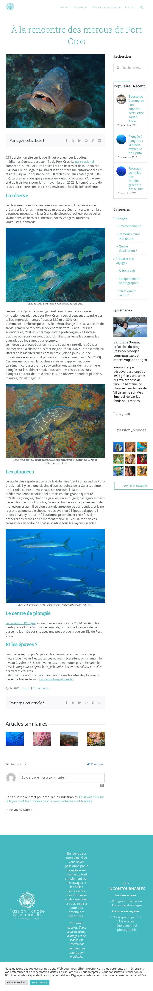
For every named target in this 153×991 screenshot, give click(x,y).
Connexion (97, 764)
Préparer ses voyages (125, 261)
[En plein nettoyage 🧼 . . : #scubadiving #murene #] (130, 459)
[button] (141, 7)
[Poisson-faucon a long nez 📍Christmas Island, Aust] (130, 447)
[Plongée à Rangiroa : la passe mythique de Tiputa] (121, 137)
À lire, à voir (127, 271)
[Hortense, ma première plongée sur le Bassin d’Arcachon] (42, 734)
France (26, 688)
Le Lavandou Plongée (20, 623)
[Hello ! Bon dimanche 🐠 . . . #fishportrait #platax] (118, 447)
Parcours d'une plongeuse (129, 236)
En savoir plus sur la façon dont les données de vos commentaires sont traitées (55, 799)
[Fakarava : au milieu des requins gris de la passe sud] (121, 168)
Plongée (121, 218)
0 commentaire (41, 688)
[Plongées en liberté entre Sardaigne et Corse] (69, 734)
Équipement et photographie (129, 281)
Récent (139, 85)
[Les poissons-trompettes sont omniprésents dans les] (142, 447)
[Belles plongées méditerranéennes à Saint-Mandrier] (96, 734)
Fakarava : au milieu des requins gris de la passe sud (136, 178)
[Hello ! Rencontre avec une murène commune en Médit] (142, 471)
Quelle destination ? (128, 248)
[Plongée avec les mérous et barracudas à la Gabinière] (15, 734)
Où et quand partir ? (127, 293)
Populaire (122, 85)
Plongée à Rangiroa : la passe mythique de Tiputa (136, 145)
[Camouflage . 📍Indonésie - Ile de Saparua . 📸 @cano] (130, 471)
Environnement (130, 226)
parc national (84, 162)
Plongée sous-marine (127, 901)
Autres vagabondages (127, 905)
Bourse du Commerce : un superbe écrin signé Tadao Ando (136, 108)
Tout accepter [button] (39, 982)
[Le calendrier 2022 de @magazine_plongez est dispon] (118, 471)
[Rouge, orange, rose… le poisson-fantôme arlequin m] (142, 459)
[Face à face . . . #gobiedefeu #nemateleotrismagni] (118, 459)
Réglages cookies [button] (16, 982)
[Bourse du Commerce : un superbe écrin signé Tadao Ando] (121, 96)
